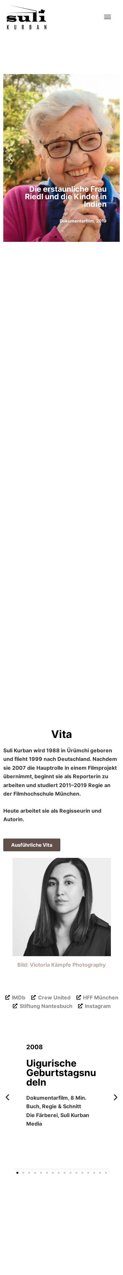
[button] (11, 158)
